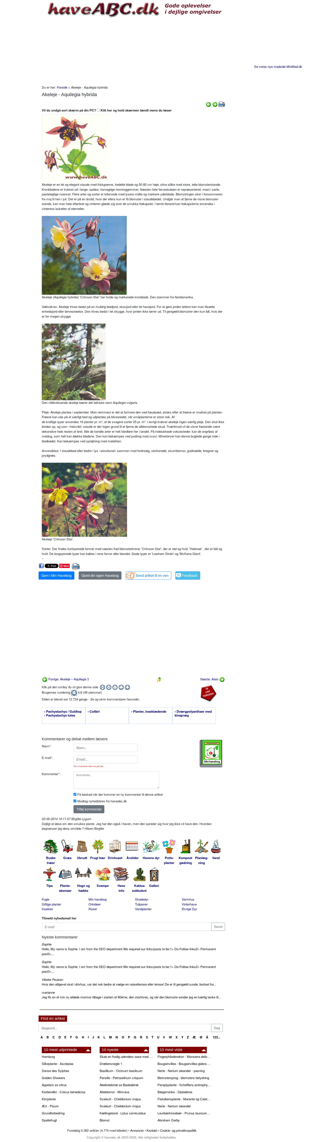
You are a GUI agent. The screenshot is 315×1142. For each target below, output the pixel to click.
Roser (92, 909)
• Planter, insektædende (148, 711)
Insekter (47, 909)
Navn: (46, 746)
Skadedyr (141, 899)
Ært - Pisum (50, 1106)
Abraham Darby (169, 1120)
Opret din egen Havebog (100, 575)
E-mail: (47, 757)
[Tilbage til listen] (159, 679)
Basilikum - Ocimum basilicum (121, 1070)
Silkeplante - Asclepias (58, 1063)
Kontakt (152, 1130)
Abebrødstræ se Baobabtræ (119, 1085)
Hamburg (48, 1056)
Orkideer (94, 904)
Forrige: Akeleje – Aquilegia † (68, 679)
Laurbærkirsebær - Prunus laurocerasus (184, 1113)
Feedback (189, 575)
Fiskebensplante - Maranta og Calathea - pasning (184, 1099)
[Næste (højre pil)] (215, 104)
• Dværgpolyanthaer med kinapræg (193, 713)
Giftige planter (51, 904)
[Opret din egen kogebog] (211, 753)
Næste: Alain (209, 679)
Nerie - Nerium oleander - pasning (181, 1070)
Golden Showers (53, 1077)
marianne (48, 992)
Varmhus (188, 899)
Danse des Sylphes (55, 1070)
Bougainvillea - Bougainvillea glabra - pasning (184, 1063)
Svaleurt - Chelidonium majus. (121, 1099)
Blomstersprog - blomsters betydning (183, 1077)
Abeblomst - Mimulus (114, 1092)
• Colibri (94, 711)
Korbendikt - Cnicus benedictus (64, 1092)
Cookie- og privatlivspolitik (178, 1130)
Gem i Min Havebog (56, 575)
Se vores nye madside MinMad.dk (278, 66)
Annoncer (137, 1130)
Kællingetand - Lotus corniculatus (123, 1113)
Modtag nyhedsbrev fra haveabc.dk (102, 801)
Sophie (46, 944)
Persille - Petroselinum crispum (121, 1077)
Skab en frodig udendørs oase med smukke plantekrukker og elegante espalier (126, 1056)
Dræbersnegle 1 (111, 1063)
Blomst (105, 1120)
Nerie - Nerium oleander (174, 1106)
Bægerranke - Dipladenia (175, 1092)
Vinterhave (189, 904)
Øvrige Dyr (189, 909)
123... (216, 1037)
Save (66, 565)
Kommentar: (51, 774)
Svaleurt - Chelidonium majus (120, 1106)
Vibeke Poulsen (52, 979)
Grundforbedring (53, 1113)
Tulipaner (141, 904)
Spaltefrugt (49, 1120)
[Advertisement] (133, 51)
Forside (62, 87)
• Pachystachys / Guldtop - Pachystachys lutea (63, 713)
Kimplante (49, 1099)
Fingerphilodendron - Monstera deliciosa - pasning (184, 1056)
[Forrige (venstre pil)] (208, 104)
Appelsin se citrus (54, 1085)
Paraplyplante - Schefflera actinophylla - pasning (184, 1085)
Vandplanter (143, 909)
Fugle (45, 899)
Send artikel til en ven (152, 575)
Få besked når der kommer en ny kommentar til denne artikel (120, 794)
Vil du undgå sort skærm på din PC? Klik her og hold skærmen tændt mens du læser (107, 110)
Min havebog (97, 899)
